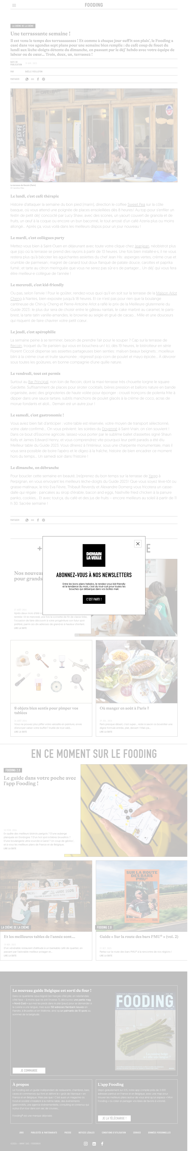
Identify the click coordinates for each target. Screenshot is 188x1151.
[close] (138, 543)
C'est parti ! (94, 599)
